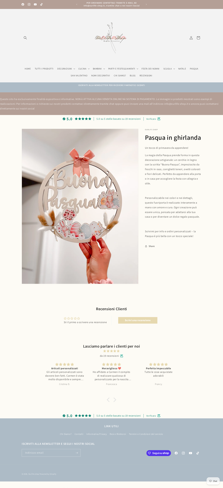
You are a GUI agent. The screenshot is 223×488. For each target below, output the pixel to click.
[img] (111, 351)
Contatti (79, 434)
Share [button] (152, 246)
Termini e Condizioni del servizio (146, 434)
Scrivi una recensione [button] (138, 320)
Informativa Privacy (96, 434)
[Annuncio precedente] (76, 4)
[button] (25, 37)
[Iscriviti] (76, 453)
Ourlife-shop (33, 474)
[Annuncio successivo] (146, 4)
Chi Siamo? (66, 434)
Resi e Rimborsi (118, 434)
